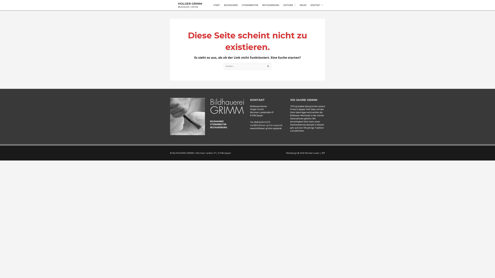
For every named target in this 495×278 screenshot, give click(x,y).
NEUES (303, 5)
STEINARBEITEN (250, 5)
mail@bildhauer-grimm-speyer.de (266, 125)
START (216, 5)
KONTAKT (315, 5)
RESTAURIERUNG (270, 5)
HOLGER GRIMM (190, 3)
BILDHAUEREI (231, 5)
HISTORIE (288, 5)
